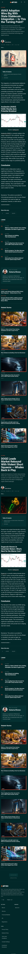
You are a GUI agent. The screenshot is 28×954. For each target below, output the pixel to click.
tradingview (15, 129)
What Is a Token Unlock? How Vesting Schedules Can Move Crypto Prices (15, 228)
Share (2, 47)
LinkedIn (7, 213)
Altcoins (3, 7)
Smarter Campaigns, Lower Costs (11, 940)
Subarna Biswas (8, 42)
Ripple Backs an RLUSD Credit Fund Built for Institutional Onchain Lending (10, 422)
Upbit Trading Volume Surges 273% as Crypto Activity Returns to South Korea (10, 399)
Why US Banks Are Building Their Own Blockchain (12, 236)
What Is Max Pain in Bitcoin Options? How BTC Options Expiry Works (14, 258)
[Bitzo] (13, 2)
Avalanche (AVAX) (6, 133)
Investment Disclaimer (5, 204)
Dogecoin (3, 573)
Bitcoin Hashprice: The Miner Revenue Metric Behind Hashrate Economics (14, 251)
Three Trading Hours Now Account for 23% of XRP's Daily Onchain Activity (14, 243)
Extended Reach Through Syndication (12, 942)
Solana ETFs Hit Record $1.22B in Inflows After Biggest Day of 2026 (9, 446)
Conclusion (6, 77)
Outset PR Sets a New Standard (11, 944)
